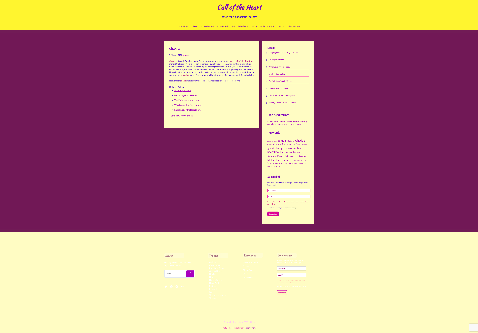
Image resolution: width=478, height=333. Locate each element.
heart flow (273, 151)
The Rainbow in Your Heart (187, 100)
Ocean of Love (295, 160)
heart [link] (183, 80)
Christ (269, 145)
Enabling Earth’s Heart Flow (187, 109)
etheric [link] (244, 61)
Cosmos (277, 144)
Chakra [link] (172, 61)
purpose (303, 160)
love (280, 156)
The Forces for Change (278, 88)
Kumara (271, 156)
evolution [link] (185, 75)
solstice (275, 163)
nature (286, 159)
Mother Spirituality (277, 74)
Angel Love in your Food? (279, 67)
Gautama (304, 145)
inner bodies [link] (234, 61)
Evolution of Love (216, 268)
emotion (292, 145)
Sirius (269, 163)
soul (280, 163)
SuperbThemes (251, 328)
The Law (212, 298)
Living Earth (214, 283)
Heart (211, 277)
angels (282, 140)
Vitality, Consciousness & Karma (282, 102)
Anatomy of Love (182, 90)
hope (282, 151)
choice (300, 140)
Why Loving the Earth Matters (188, 105)
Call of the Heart (239, 7)
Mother (303, 156)
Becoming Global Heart (185, 95)
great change (275, 148)
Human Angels (215, 280)
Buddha (290, 141)
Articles (212, 262)
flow (298, 144)
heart (300, 148)
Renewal (213, 289)
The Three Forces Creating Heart (282, 95)
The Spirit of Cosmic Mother (281, 81)
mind (296, 156)
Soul (211, 292)
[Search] (190, 273)
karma (296, 151)
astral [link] (249, 61)
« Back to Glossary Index (181, 115)
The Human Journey (218, 295)
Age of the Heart (272, 141)
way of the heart (273, 166)
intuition (289, 152)
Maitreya (288, 156)
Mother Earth (274, 159)
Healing (212, 274)
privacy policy (291, 208)
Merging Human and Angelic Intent (284, 52)
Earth (285, 144)
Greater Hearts (290, 148)
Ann (187, 55)
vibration (302, 163)
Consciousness (215, 265)
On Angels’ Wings (276, 59)
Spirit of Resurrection (290, 163)
